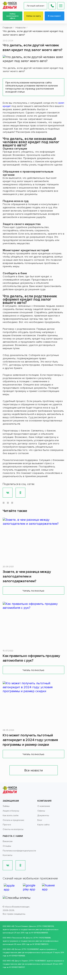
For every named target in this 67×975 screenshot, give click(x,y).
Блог (39, 820)
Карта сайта (43, 824)
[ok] (20, 865)
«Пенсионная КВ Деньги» (22, 938)
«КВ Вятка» (16, 949)
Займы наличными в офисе (12, 16)
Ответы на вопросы (13, 829)
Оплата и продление (13, 820)
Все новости (33, 770)
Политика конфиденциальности (19, 850)
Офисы (41, 811)
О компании (43, 806)
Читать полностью (33, 590)
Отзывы (7, 846)
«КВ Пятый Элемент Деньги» (23, 926)
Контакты (7, 855)
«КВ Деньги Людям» (19, 961)
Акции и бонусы (11, 811)
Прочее (7, 824)
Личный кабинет (35, 5)
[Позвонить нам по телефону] (52, 5)
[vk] (8, 865)
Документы (43, 815)
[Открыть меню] (60, 5)
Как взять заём (10, 815)
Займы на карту (33, 16)
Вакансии (8, 841)
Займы (6, 806)
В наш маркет (54, 16)
